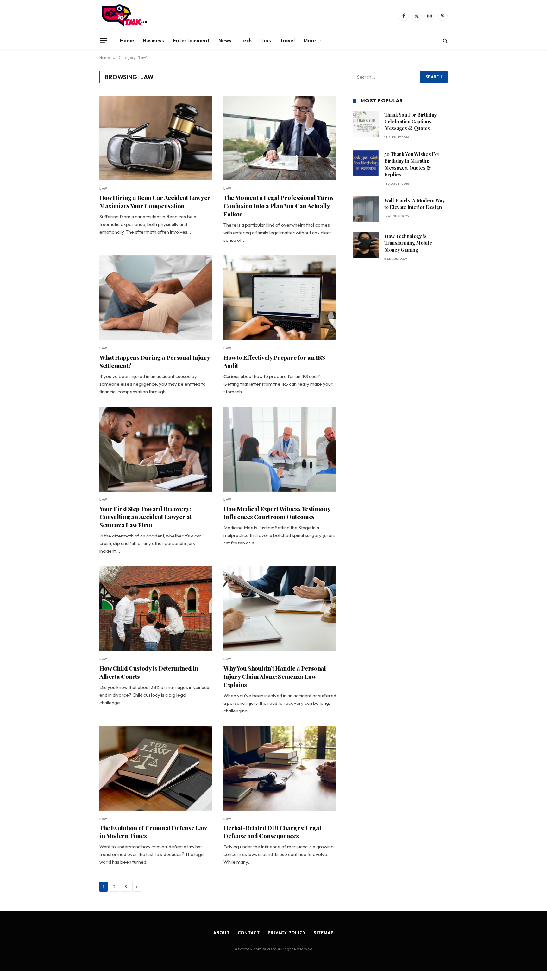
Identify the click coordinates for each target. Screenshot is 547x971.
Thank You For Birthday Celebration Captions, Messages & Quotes (410, 122)
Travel (287, 40)
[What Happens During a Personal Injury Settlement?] (155, 297)
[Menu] (103, 40)
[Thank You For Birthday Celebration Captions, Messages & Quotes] (366, 124)
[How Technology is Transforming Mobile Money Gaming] (366, 245)
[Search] (445, 40)
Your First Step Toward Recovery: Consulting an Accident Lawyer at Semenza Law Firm (145, 517)
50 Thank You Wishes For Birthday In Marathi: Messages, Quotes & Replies (412, 164)
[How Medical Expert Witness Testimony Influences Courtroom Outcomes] (279, 449)
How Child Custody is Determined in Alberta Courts (148, 672)
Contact (249, 932)
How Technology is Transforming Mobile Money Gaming (408, 243)
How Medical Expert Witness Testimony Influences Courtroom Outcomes (276, 513)
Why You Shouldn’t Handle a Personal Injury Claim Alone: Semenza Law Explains (274, 676)
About (221, 932)
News (224, 40)
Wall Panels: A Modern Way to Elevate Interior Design (414, 203)
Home (127, 40)
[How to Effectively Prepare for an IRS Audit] (279, 297)
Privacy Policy (287, 932)
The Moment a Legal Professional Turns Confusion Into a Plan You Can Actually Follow (278, 206)
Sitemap (324, 932)
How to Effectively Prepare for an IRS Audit (274, 361)
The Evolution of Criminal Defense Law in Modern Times (153, 832)
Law (103, 188)
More (310, 40)
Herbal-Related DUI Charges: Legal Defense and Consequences (272, 832)
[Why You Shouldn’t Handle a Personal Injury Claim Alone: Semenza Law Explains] (279, 608)
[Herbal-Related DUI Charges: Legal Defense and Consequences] (279, 768)
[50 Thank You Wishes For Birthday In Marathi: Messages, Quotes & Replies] (366, 163)
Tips (266, 40)
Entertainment (191, 40)
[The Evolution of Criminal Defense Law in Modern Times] (155, 768)
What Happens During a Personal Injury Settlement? (154, 361)
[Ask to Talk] (124, 16)
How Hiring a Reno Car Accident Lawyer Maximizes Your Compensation (154, 202)
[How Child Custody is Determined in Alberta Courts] (155, 608)
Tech (246, 40)
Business (153, 40)
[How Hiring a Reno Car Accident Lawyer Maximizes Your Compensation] (155, 138)
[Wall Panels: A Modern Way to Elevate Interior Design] (366, 209)
